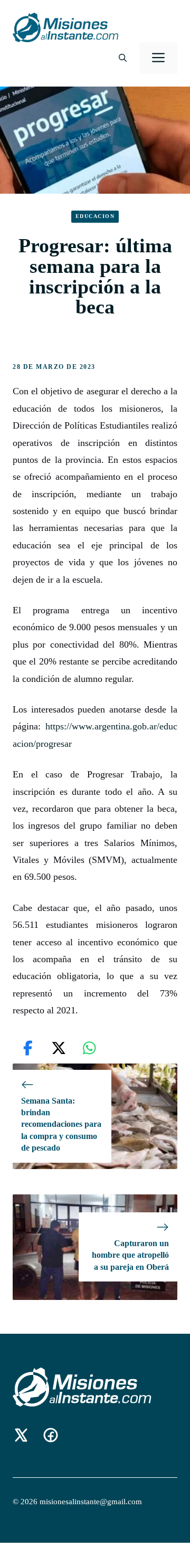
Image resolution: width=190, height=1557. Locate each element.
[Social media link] (21, 1435)
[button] (122, 58)
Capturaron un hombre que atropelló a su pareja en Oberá (130, 1255)
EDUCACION (95, 216)
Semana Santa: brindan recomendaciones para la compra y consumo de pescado (61, 1124)
